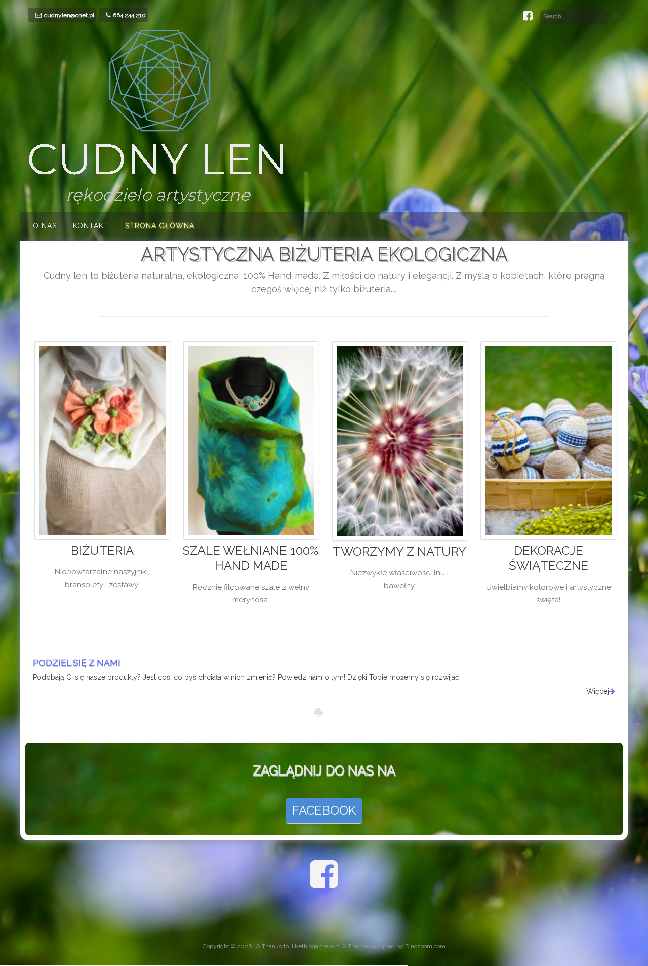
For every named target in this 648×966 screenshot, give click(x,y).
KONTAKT (91, 226)
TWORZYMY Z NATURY (399, 551)
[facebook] (528, 17)
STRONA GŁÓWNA (159, 226)
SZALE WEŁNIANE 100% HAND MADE (251, 558)
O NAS (45, 226)
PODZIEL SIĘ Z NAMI (76, 662)
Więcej (597, 691)
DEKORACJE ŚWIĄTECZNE (548, 558)
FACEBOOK (324, 810)
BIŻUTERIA (102, 550)
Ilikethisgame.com (315, 946)
